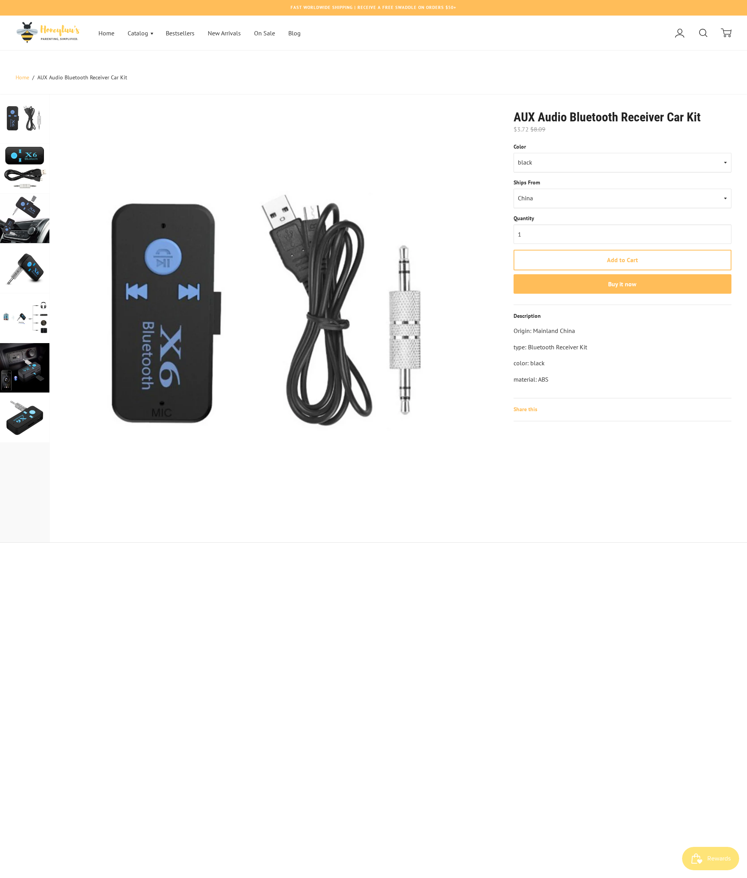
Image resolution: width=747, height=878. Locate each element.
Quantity (524, 218)
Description (527, 315)
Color (520, 146)
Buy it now (622, 284)
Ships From (527, 182)
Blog (294, 33)
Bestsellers (180, 33)
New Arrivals (224, 33)
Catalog (139, 33)
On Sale (264, 33)
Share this (525, 409)
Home (106, 33)
